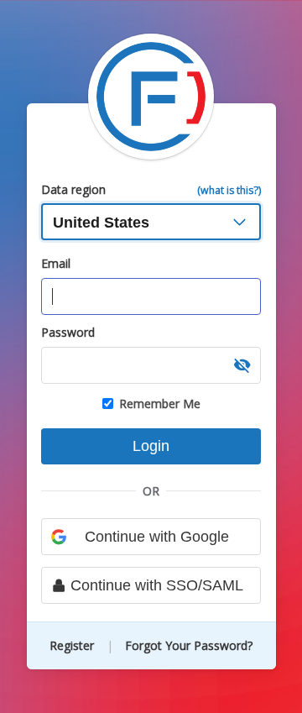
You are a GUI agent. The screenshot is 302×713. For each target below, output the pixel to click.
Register (73, 645)
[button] (242, 365)
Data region (73, 189)
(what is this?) (229, 190)
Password (68, 332)
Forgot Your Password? (189, 645)
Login (151, 446)
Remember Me (159, 404)
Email (55, 263)
